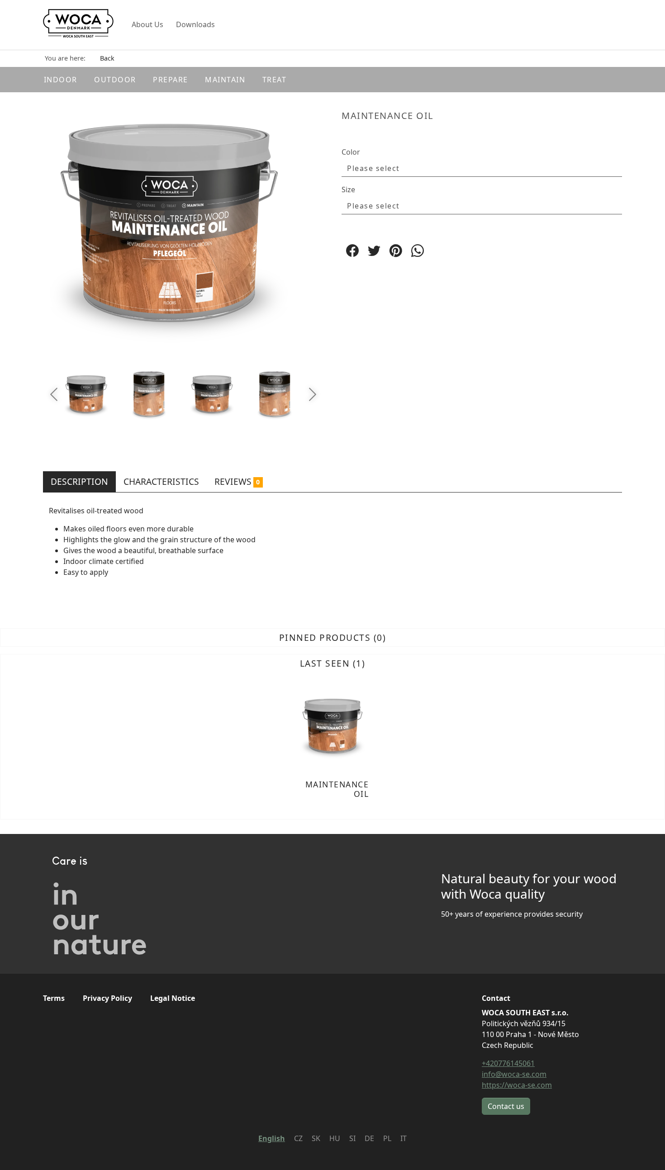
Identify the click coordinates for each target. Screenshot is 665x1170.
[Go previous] (54, 394)
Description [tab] (79, 481)
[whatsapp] (417, 250)
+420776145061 (508, 1063)
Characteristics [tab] (161, 481)
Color (351, 152)
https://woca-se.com (517, 1085)
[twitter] (374, 250)
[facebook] (352, 250)
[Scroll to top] (645, 1150)
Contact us (506, 1106)
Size (348, 189)
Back (107, 58)
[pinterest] (396, 250)
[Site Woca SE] (78, 24)
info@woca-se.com (514, 1074)
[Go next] (312, 394)
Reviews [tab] (237, 481)
